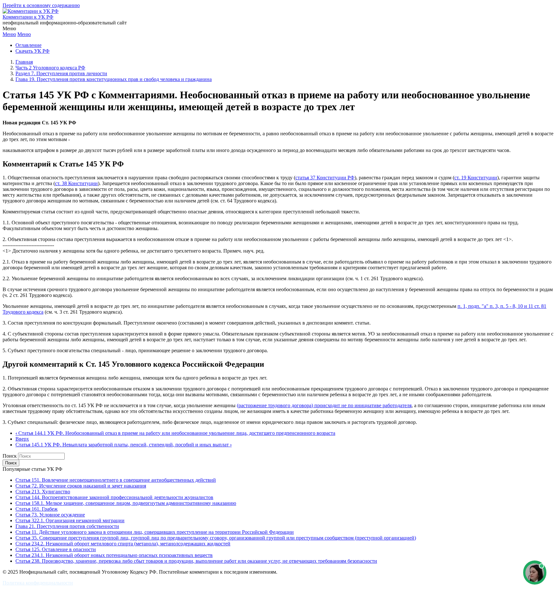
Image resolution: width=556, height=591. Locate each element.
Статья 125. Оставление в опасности (55, 549)
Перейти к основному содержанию (41, 5)
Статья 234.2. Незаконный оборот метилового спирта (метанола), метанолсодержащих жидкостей (122, 543)
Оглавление (28, 45)
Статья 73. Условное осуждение (50, 514)
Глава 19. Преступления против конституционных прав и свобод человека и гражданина (113, 79)
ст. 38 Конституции (76, 183)
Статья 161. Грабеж (36, 509)
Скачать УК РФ (32, 51)
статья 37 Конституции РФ (325, 177)
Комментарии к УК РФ (28, 17)
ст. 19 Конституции (475, 177)
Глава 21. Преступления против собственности (67, 526)
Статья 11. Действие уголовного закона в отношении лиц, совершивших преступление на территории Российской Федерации (154, 532)
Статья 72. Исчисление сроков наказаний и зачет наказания (80, 485)
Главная (24, 62)
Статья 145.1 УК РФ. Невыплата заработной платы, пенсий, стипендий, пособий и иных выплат (123, 444)
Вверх (22, 439)
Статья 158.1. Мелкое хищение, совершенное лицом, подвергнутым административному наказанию (125, 503)
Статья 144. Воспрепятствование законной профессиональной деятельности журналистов (114, 497)
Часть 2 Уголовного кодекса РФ (50, 67)
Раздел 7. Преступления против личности (61, 73)
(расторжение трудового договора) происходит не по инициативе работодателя (324, 405)
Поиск (10, 456)
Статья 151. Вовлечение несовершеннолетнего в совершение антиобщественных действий (115, 480)
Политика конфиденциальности (38, 583)
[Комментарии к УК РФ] (31, 11)
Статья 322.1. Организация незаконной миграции (70, 520)
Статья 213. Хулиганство (42, 491)
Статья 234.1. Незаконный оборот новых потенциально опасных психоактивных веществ (114, 555)
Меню (9, 34)
